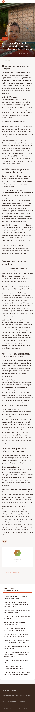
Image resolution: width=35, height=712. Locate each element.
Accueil (4, 60)
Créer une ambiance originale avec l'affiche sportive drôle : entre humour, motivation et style (16, 604)
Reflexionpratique (9, 690)
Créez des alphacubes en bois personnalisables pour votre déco (14, 667)
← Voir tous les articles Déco (11, 573)
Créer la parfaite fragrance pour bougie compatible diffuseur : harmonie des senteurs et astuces (16, 654)
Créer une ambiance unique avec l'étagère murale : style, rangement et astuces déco (17, 673)
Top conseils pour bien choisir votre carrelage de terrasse (15, 623)
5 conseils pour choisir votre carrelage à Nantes (16, 661)
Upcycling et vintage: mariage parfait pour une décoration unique (17, 611)
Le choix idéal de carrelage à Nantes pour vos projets (17, 617)
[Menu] (31, 1)
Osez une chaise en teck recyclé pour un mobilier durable (16, 647)
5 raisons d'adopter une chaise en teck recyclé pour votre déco (16, 597)
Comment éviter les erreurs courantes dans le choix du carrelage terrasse (16, 635)
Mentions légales (13, 701)
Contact (22, 701)
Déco (4, 38)
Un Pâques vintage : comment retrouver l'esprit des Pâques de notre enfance (16, 641)
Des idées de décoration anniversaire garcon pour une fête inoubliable (15, 629)
